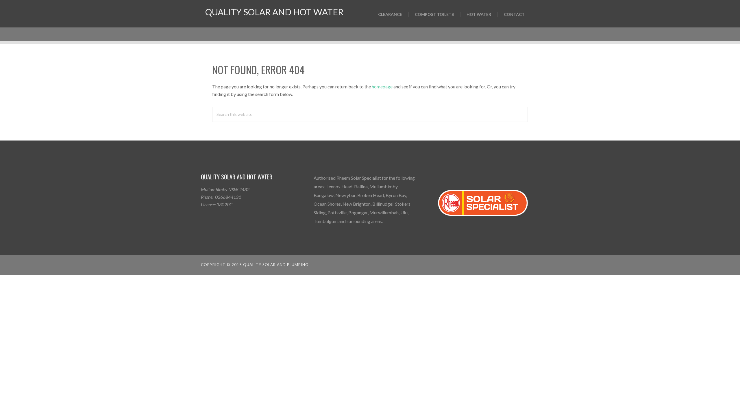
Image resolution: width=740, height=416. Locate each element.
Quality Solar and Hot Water (274, 12)
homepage (382, 86)
